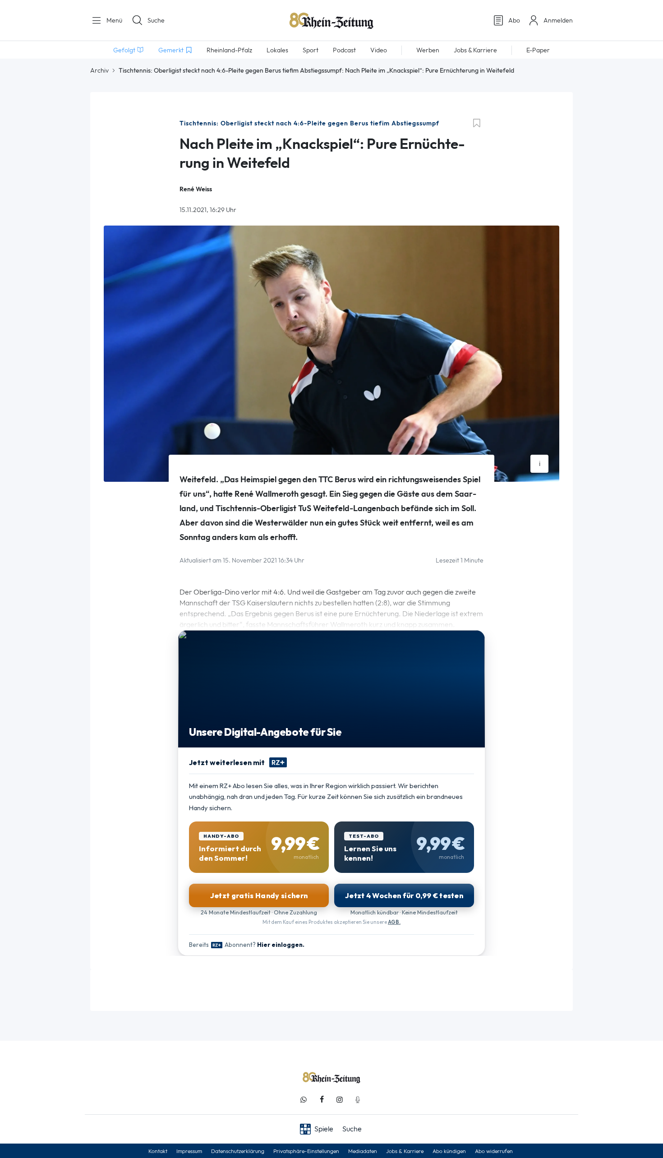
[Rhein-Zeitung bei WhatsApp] (303, 1099)
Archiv (99, 70)
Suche (156, 20)
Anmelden (558, 20)
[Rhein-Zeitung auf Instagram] (339, 1099)
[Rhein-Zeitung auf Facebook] (321, 1099)
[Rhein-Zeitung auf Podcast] (357, 1099)
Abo (514, 20)
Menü (113, 20)
